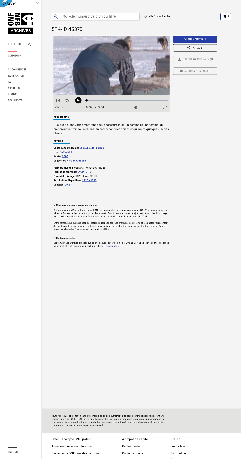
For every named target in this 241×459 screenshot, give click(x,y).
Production (177, 446)
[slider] (127, 100)
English (13, 452)
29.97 (68, 184)
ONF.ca (175, 439)
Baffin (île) (66, 152)
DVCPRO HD (84, 172)
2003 (65, 156)
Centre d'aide (131, 446)
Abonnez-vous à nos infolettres (72, 446)
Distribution (178, 453)
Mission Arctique (76, 160)
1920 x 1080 (89, 180)
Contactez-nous (132, 453)
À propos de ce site (135, 439)
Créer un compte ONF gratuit (71, 439)
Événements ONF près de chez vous (76, 453)
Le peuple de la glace (91, 148)
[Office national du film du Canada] (21, 23)
